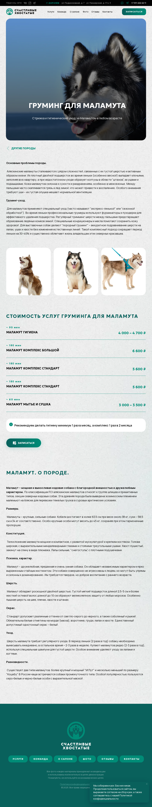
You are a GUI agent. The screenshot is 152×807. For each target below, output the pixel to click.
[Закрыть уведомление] (146, 783)
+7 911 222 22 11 (138, 2)
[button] (134, 11)
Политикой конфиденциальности (112, 797)
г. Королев (52, 3)
